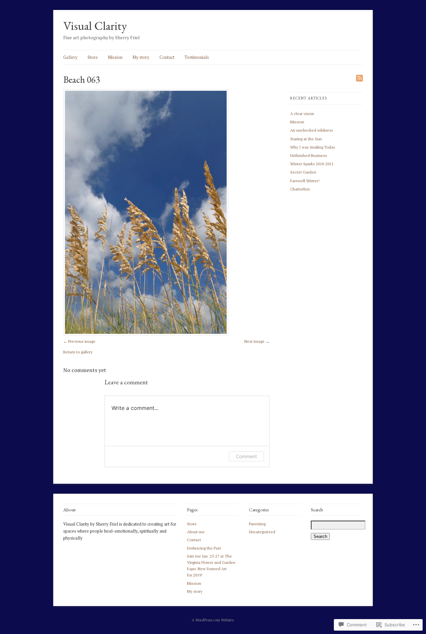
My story (140, 57)
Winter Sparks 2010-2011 (311, 163)
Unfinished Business (308, 155)
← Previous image (79, 341)
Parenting (257, 523)
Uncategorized (262, 531)
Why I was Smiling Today (312, 147)
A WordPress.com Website (213, 620)
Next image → (257, 341)
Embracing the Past (204, 548)
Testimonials (196, 57)
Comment (246, 456)
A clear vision (302, 113)
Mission (115, 57)
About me (196, 531)
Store (93, 57)
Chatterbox (300, 189)
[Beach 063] (145, 334)
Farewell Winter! (305, 180)
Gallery (70, 57)
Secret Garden (303, 172)
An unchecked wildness (311, 130)
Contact (166, 57)
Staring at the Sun (306, 138)
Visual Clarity (95, 26)
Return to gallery (78, 351)
